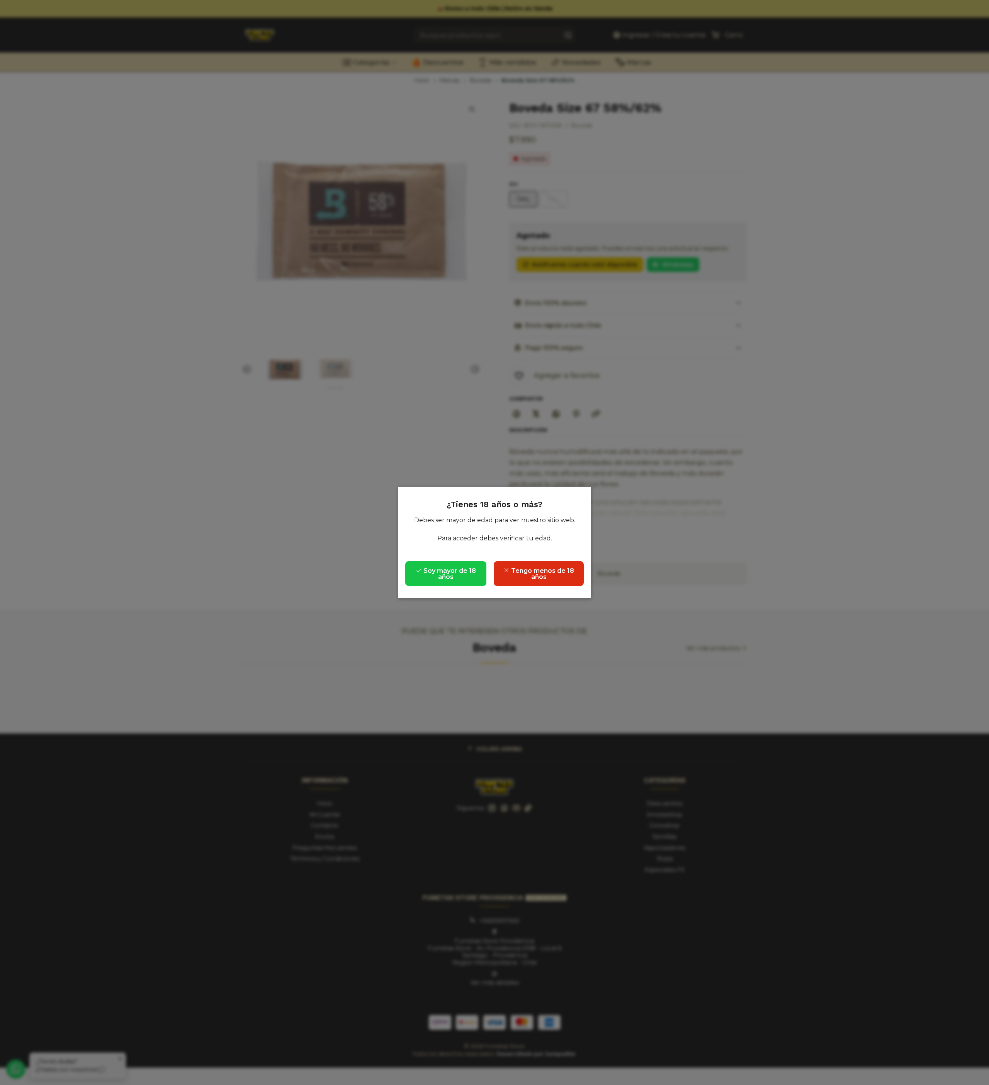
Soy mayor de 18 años (449, 574)
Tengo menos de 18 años (542, 574)
